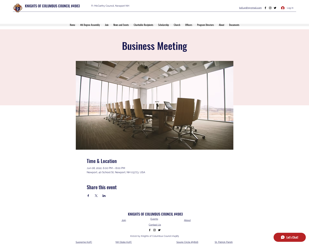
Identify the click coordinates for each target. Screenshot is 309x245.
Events (154, 219)
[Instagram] (270, 7)
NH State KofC (124, 242)
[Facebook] (265, 7)
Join (124, 220)
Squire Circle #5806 (187, 242)
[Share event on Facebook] (88, 195)
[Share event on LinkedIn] (104, 195)
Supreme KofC (84, 242)
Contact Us (155, 224)
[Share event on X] (96, 195)
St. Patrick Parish (224, 242)
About (187, 220)
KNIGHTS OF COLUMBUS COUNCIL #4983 (52, 5)
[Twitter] (275, 7)
